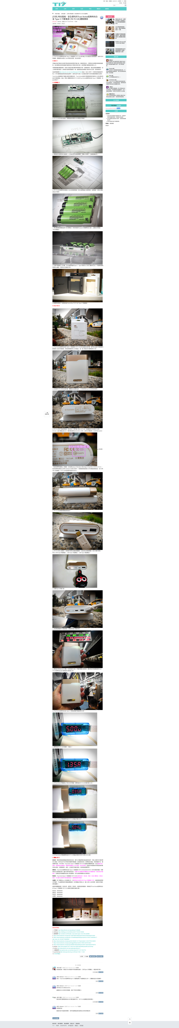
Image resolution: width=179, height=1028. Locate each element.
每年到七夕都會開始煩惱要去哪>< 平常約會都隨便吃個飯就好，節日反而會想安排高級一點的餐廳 (116, 71)
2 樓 (57, 977)
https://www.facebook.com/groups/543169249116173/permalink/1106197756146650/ (75, 941)
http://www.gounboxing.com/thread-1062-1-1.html (72, 952)
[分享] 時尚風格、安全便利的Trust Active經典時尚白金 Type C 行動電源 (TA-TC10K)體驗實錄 (75, 17)
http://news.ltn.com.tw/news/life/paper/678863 (71, 72)
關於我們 (54, 1023)
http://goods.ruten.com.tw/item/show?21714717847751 (72, 950)
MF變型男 (119, 1)
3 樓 (57, 986)
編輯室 (107, 9)
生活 (82, 9)
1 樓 (57, 967)
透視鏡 (125, 1)
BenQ (111, 108)
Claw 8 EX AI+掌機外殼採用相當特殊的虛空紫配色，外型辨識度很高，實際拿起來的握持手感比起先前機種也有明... (116, 82)
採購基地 (110, 1)
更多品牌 (63, 13)
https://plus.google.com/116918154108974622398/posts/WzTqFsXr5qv (75, 946)
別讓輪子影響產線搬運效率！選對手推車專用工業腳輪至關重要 (120, 36)
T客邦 (104, 1)
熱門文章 (110, 16)
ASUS (114, 108)
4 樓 (57, 997)
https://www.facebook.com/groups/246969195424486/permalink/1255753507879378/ (75, 944)
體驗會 (98, 9)
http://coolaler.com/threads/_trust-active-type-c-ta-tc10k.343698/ (74, 934)
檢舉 (76, 21)
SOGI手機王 (57, 953)
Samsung (108, 108)
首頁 (56, 9)
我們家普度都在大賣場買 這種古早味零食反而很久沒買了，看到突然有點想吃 (115, 96)
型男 (73, 9)
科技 (90, 9)
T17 (59, 4)
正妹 (65, 9)
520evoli (59, 21)
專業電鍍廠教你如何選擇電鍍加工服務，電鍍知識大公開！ (120, 50)
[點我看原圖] (74, 40)
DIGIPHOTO (115, 1)
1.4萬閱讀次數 (47, 413)
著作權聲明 (60, 1023)
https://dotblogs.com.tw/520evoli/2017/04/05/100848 (71, 932)
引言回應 (100, 956)
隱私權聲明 (66, 1023)
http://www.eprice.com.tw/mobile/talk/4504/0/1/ (69, 948)
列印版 (55, 23)
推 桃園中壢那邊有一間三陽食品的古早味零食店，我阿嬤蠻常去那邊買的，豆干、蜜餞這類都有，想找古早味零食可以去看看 (116, 90)
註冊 (125, 3)
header (130, 1019)
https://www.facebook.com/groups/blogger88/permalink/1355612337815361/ (72, 943)
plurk (64, 23)
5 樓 (57, 1006)
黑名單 (107, 125)
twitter (59, 23)
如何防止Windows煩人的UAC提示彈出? (120, 42)
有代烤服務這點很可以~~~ (115, 77)
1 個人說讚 (96, 972)
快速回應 (93, 956)
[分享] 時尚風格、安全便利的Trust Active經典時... (77, 13)
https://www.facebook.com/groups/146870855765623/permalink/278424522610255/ (74, 935)
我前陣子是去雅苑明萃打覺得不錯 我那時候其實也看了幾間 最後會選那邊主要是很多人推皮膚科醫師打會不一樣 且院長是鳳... (115, 63)
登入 (121, 3)
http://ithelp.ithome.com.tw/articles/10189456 (69, 930)
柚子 (60, 967)
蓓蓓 (60, 997)
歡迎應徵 (112, 123)
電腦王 (107, 1)
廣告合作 (72, 1023)
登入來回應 (55, 1018)
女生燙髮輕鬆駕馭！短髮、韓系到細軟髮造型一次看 (120, 28)
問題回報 (78, 1023)
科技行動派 (57, 13)
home (130, 1022)
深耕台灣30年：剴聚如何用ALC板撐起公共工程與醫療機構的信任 (120, 21)
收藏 (87, 956)
